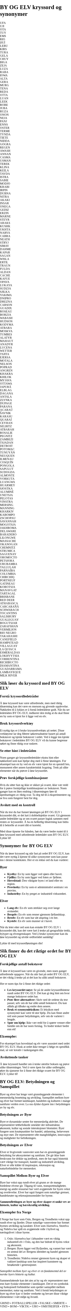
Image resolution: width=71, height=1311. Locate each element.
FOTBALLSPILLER (24, 1303)
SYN (65, 1306)
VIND (3, 1306)
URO (35, 1306)
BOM (13, 1306)
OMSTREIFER (50, 1306)
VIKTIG (24, 1306)
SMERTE (59, 1303)
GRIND (4, 1303)
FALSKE (45, 1303)
